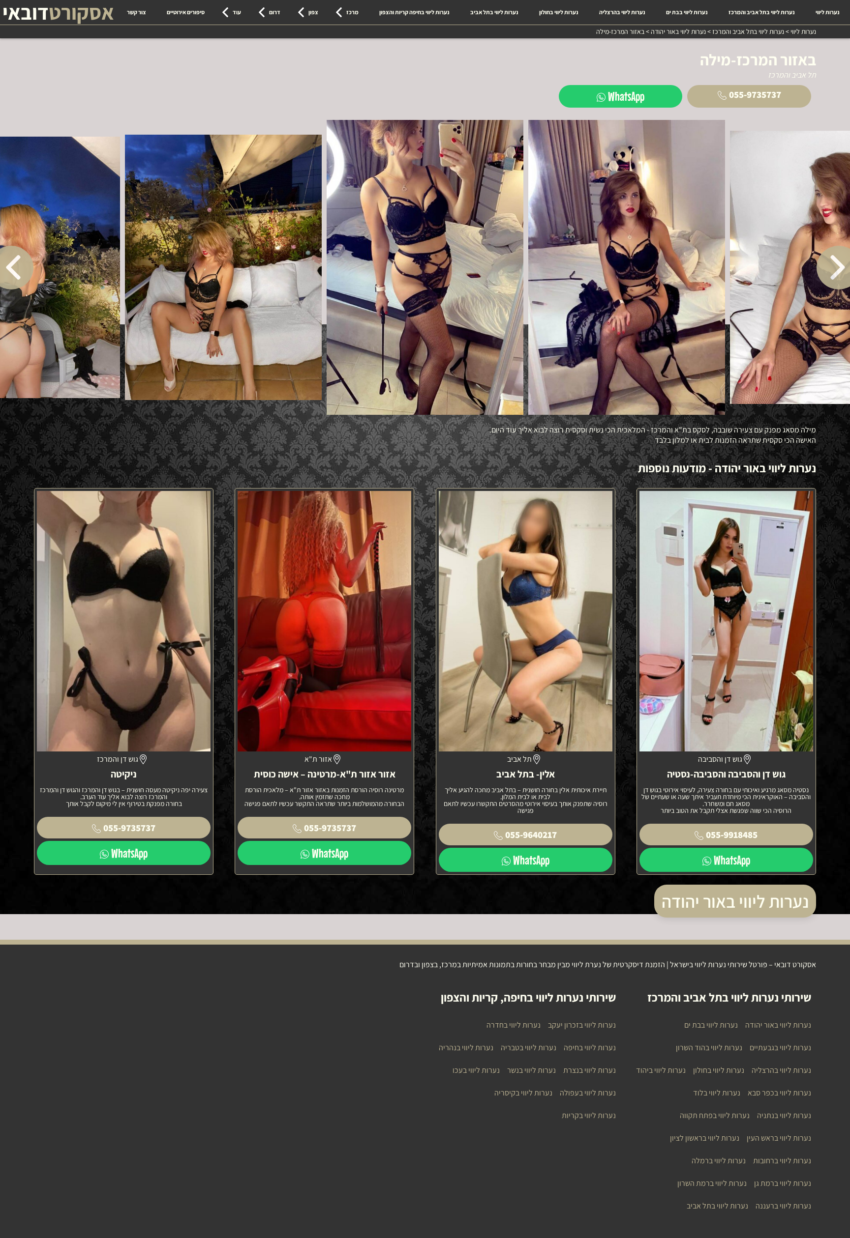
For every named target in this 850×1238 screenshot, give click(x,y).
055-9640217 (531, 834)
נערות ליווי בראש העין (779, 1138)
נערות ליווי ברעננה (783, 1206)
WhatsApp (626, 96)
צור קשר (136, 12)
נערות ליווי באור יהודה (735, 901)
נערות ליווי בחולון (558, 12)
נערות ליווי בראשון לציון (704, 1138)
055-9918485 (732, 834)
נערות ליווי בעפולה (588, 1093)
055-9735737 (755, 94)
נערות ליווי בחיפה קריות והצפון (414, 12)
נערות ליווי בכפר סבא (779, 1093)
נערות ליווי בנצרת (589, 1070)
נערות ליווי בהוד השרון (709, 1047)
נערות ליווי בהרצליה (622, 12)
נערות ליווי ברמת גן (782, 1183)
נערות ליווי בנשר (531, 1070)
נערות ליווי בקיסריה (523, 1093)
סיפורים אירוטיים (186, 12)
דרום (274, 12)
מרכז (352, 12)
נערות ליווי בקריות (589, 1115)
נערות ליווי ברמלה (719, 1160)
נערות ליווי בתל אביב (494, 12)
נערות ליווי (828, 12)
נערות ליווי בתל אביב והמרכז (762, 12)
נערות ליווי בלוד (716, 1093)
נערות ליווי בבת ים (687, 12)
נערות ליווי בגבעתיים (780, 1047)
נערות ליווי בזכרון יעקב (582, 1025)
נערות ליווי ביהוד (661, 1070)
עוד (237, 12)
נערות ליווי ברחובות (782, 1160)
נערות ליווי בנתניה (784, 1115)
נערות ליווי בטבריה (528, 1047)
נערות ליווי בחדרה (513, 1025)
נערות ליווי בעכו (476, 1070)
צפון (313, 12)
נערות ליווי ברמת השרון (712, 1183)
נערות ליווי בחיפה (590, 1047)
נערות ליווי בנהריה (466, 1047)
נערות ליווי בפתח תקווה (715, 1115)
